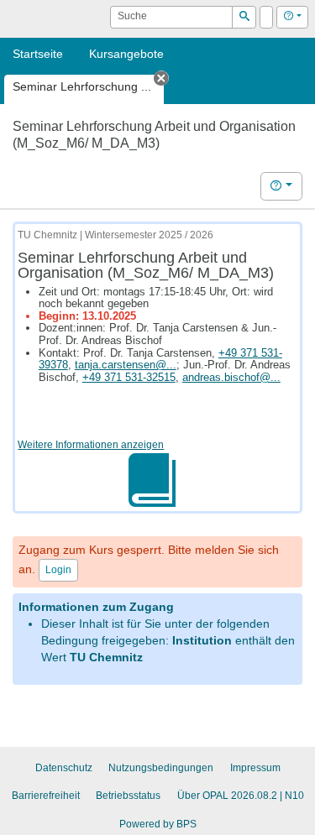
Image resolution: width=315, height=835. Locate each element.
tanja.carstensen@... (125, 364)
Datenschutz (63, 768)
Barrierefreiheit (46, 795)
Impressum (255, 768)
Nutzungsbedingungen (160, 768)
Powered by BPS (158, 824)
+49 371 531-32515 (129, 377)
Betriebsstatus (128, 795)
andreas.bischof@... (231, 377)
